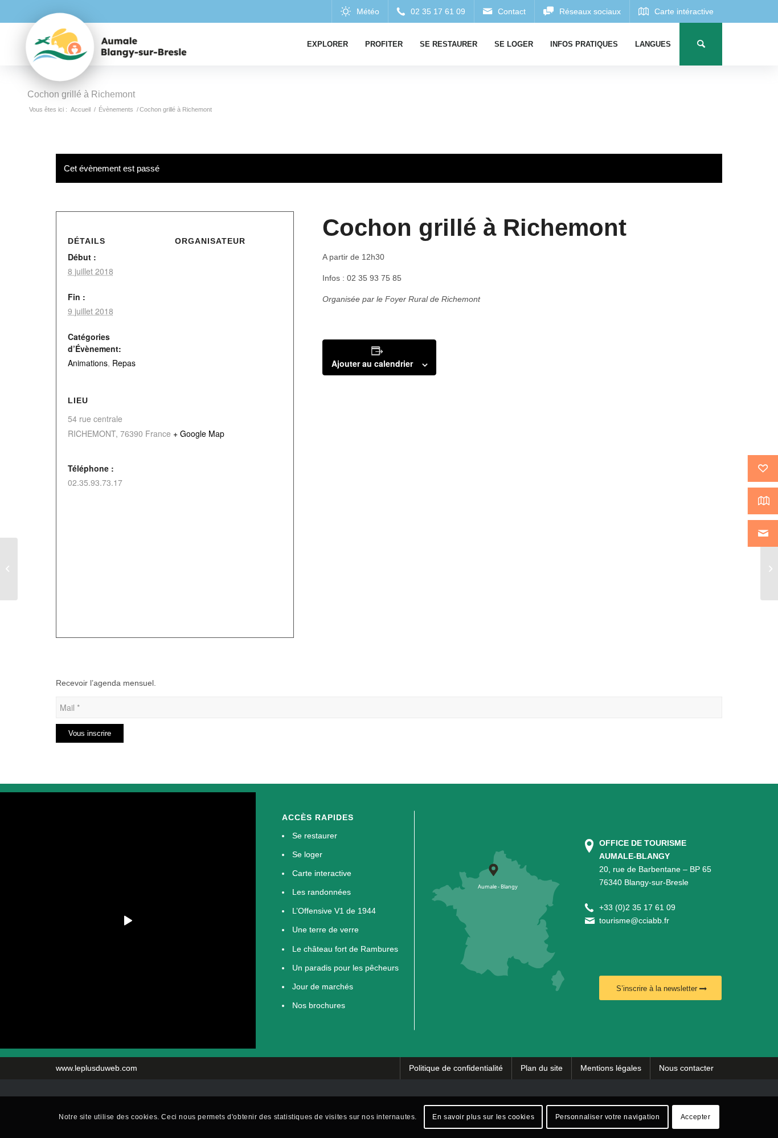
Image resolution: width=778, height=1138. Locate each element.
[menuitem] (327, 44)
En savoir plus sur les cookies (483, 1117)
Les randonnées (321, 892)
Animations (88, 363)
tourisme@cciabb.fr (634, 920)
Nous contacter (686, 1067)
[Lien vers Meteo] (359, 11)
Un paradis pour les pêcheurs (345, 967)
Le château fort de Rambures (345, 948)
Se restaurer (314, 835)
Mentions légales (610, 1067)
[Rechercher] (700, 44)
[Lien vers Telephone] (431, 11)
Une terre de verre (325, 929)
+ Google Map (198, 433)
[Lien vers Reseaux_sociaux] (581, 11)
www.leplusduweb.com (96, 1067)
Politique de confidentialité (456, 1067)
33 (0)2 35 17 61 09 (639, 907)
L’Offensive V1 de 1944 (334, 910)
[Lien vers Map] (675, 11)
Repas (124, 363)
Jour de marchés (322, 986)
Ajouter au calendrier (372, 363)
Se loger (307, 854)
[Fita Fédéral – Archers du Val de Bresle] (9, 569)
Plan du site (542, 1067)
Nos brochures (318, 1005)
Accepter (696, 1117)
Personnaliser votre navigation (607, 1117)
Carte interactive (321, 873)
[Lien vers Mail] (504, 11)
